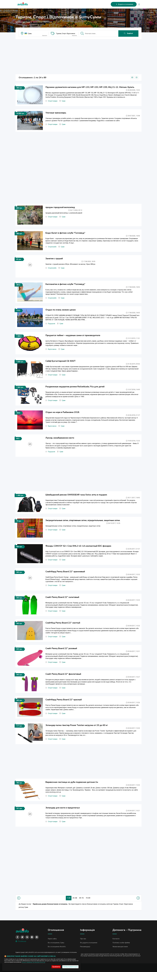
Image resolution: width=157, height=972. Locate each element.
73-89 (88, 898)
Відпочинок (52, 349)
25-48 (75, 898)
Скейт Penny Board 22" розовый (61, 648)
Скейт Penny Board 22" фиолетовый (63, 674)
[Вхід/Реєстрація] (138, 4)
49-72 (81, 898)
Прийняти (56, 967)
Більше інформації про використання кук (33, 962)
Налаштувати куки (70, 967)
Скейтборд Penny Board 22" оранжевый (65, 571)
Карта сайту (52, 939)
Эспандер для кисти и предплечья (62, 807)
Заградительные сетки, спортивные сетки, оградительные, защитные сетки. (82, 520)
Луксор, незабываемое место (59, 437)
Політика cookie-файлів (121, 943)
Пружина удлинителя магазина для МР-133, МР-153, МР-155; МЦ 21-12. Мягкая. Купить (89, 87)
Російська (22, 941)
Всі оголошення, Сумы (56, 943)
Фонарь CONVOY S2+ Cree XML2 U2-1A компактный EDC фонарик (78, 546)
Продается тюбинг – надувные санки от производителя (72, 335)
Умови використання (120, 947)
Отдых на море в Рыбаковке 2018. (62, 412)
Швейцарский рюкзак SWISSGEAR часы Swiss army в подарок (76, 494)
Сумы (30, 33)
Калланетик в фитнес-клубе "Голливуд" (65, 284)
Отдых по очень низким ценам (60, 309)
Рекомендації (85, 947)
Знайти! (129, 33)
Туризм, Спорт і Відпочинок (65, 33)
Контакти (115, 939)
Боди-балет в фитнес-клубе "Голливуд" (65, 233)
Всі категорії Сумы (22, 22)
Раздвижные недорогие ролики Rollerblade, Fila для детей (74, 386)
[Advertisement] (78, 56)
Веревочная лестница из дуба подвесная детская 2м (71, 782)
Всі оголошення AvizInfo (57, 947)
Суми (63, 101)
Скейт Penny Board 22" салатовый (62, 597)
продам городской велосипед (60, 207)
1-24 (68, 898)
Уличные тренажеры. (55, 112)
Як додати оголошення (88, 943)
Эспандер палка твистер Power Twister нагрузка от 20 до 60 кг (76, 725)
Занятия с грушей (54, 258)
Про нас (83, 939)
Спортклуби (52, 247)
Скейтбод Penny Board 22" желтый (62, 622)
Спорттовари (52, 101)
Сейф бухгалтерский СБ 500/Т (60, 361)
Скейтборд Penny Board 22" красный (63, 699)
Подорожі (51, 324)
